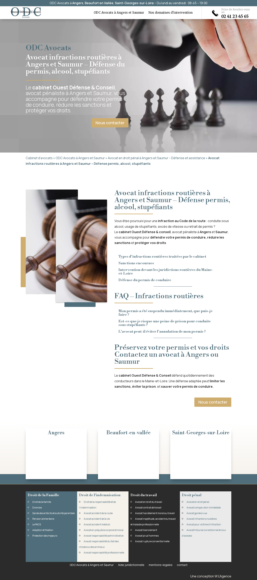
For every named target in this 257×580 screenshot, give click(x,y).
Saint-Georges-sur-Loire (134, 3)
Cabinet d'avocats (39, 158)
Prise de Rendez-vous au (235, 11)
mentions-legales (160, 564)
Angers (77, 3)
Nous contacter (110, 122)
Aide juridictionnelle (131, 564)
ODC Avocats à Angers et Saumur (119, 12)
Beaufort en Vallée (99, 3)
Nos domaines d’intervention (170, 12)
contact (182, 564)
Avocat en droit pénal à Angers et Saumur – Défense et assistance (156, 158)
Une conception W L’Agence (210, 576)
